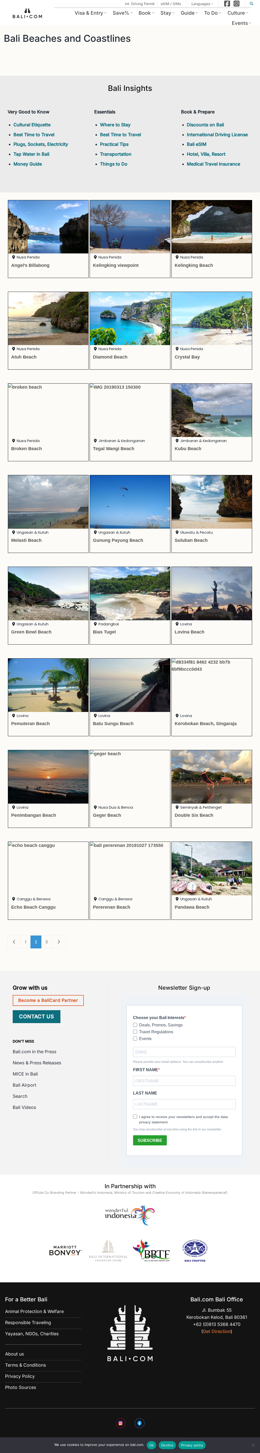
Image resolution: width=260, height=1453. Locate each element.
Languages (200, 4)
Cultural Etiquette (32, 124)
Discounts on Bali (205, 124)
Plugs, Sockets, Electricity (40, 144)
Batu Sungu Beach (113, 723)
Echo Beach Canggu (33, 907)
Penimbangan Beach (33, 815)
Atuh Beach (24, 357)
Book (145, 13)
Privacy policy (192, 1445)
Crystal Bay (187, 357)
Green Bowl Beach (31, 632)
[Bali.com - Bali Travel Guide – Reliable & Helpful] (27, 14)
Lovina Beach (189, 632)
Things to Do (113, 164)
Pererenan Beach (111, 907)
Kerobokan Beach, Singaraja (206, 723)
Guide (187, 13)
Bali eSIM (196, 144)
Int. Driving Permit (140, 4)
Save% (121, 13)
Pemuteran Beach (30, 723)
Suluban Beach (191, 540)
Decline (167, 1445)
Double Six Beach (194, 815)
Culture (236, 13)
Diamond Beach (110, 357)
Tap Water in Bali (31, 154)
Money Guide (27, 164)
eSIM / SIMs (171, 4)
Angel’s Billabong (30, 265)
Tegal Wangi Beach (113, 448)
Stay (165, 13)
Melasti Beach (26, 540)
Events (240, 23)
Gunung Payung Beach (118, 540)
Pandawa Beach (192, 907)
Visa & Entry (89, 13)
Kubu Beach (188, 448)
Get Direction (217, 1331)
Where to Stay (115, 124)
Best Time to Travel (33, 134)
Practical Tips (114, 144)
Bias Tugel (104, 632)
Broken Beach (26, 448)
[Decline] (253, 1447)
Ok (151, 1445)
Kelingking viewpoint (116, 265)
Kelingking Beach (194, 265)
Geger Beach (107, 815)
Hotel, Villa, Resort (206, 154)
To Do (211, 13)
